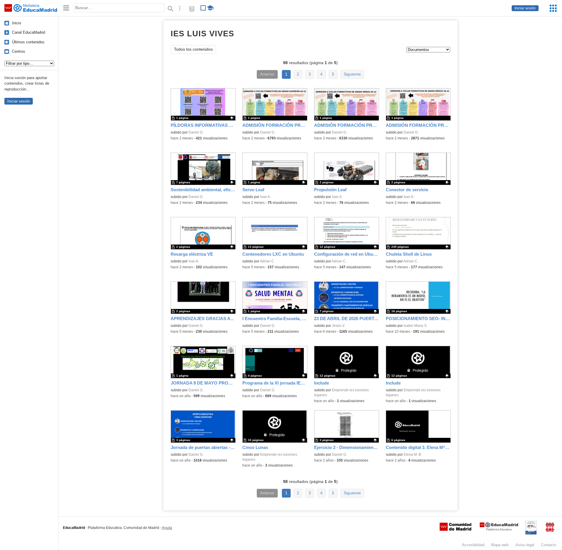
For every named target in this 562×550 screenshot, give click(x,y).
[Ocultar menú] (66, 8)
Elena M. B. (413, 454)
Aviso (524, 545)
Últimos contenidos (28, 42)
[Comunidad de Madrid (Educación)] (455, 529)
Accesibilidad (473, 545)
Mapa (499, 545)
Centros (18, 51)
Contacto (548, 545)
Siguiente (352, 74)
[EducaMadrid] (499, 529)
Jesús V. (338, 325)
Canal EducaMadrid (28, 32)
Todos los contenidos (193, 49)
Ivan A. (265, 197)
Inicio (16, 23)
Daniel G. (196, 132)
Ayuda (167, 528)
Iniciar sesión (525, 8)
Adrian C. (267, 261)
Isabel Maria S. (415, 325)
